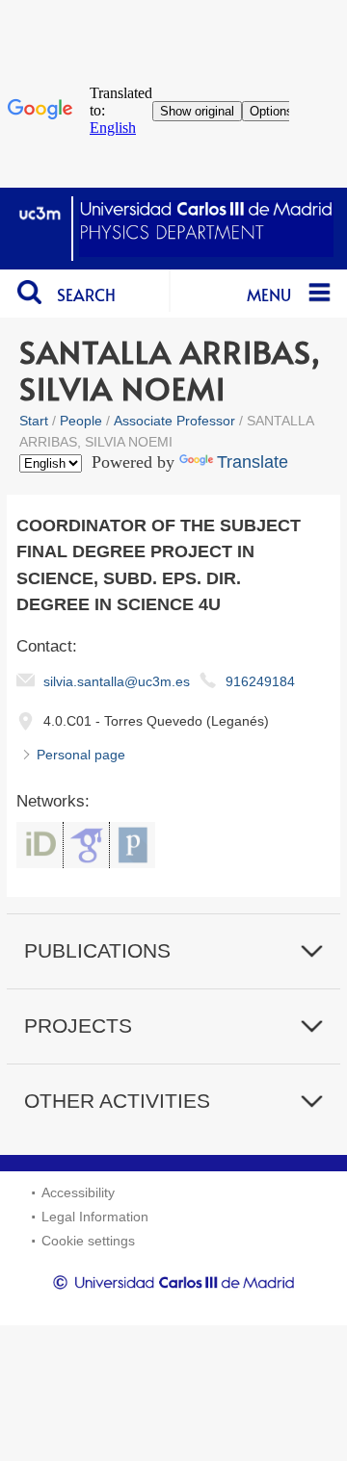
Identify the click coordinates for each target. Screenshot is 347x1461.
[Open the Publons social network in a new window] (132, 845)
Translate (252, 462)
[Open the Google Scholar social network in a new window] (86, 845)
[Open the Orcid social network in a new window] (39, 845)
